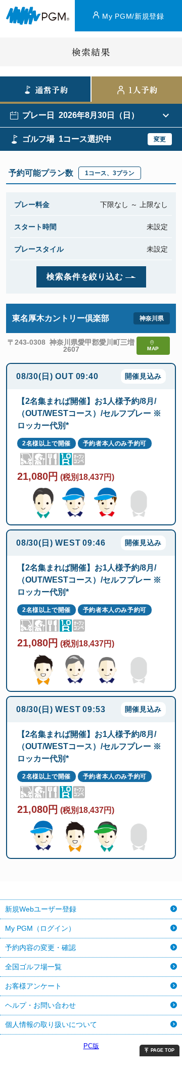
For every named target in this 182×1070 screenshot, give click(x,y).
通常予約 (52, 90)
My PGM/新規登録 (133, 16)
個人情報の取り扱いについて (51, 1024)
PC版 (91, 1046)
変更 (160, 139)
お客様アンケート (33, 986)
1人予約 (143, 90)
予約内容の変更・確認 (40, 947)
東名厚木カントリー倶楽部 (60, 318)
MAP (153, 348)
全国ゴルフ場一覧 (33, 967)
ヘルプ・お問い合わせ (40, 1005)
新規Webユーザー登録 (40, 909)
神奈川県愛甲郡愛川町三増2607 (92, 345)
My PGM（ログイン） (40, 928)
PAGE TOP (162, 1050)
